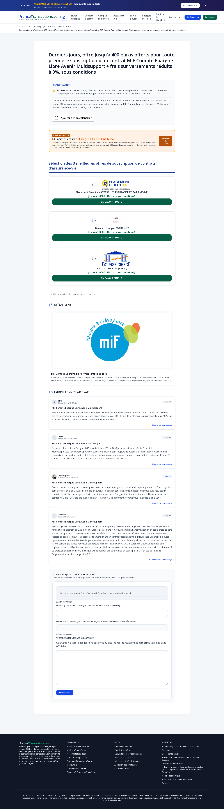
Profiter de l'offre (165, 141)
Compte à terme (89, 17)
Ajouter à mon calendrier (76, 118)
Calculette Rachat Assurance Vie (128, 754)
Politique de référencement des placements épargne (181, 758)
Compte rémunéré (103, 17)
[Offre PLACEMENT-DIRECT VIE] (116, 185)
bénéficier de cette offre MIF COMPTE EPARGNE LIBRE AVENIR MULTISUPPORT (126, 100)
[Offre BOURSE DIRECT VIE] (116, 258)
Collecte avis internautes (172, 763)
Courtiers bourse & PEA (77, 768)
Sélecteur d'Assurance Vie (125, 757)
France (40, 17)
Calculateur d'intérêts (123, 746)
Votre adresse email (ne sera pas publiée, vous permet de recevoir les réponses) (96, 621)
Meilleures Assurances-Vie (78, 746)
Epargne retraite (146, 17)
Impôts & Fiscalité (160, 17)
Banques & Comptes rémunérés (81, 772)
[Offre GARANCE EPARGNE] (116, 220)
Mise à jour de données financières (177, 779)
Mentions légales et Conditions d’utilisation (180, 746)
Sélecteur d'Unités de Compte (127, 761)
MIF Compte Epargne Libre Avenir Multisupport (79, 373)
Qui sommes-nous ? (170, 754)
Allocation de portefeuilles (125, 765)
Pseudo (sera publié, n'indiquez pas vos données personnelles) (88, 606)
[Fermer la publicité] (205, 5)
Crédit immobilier (122, 768)
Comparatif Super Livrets (77, 757)
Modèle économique (171, 776)
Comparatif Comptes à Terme (80, 761)
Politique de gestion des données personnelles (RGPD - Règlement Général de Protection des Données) (182, 769)
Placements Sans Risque (77, 754)
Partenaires (167, 750)
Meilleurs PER (72, 765)
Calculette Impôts (122, 750)
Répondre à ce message (162, 425)
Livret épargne (75, 17)
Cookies (165, 783)
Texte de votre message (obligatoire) (75, 638)
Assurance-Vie (119, 17)
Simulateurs (210, 17)
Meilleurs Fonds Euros (76, 750)
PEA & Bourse (133, 17)
